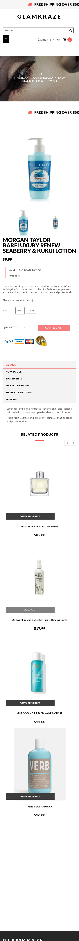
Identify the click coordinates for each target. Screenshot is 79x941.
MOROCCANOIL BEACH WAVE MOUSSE (39, 713)
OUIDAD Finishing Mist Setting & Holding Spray (39, 619)
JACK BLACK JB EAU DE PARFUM (39, 526)
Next (73, 443)
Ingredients (14, 378)
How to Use (13, 371)
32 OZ (31, 310)
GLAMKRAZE (39, 16)
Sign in (44, 39)
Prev (67, 443)
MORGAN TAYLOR (30, 270)
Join (57, 39)
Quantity (10, 327)
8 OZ (20, 310)
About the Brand (17, 385)
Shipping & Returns (19, 392)
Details (11, 364)
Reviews (11, 399)
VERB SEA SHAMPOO (39, 806)
